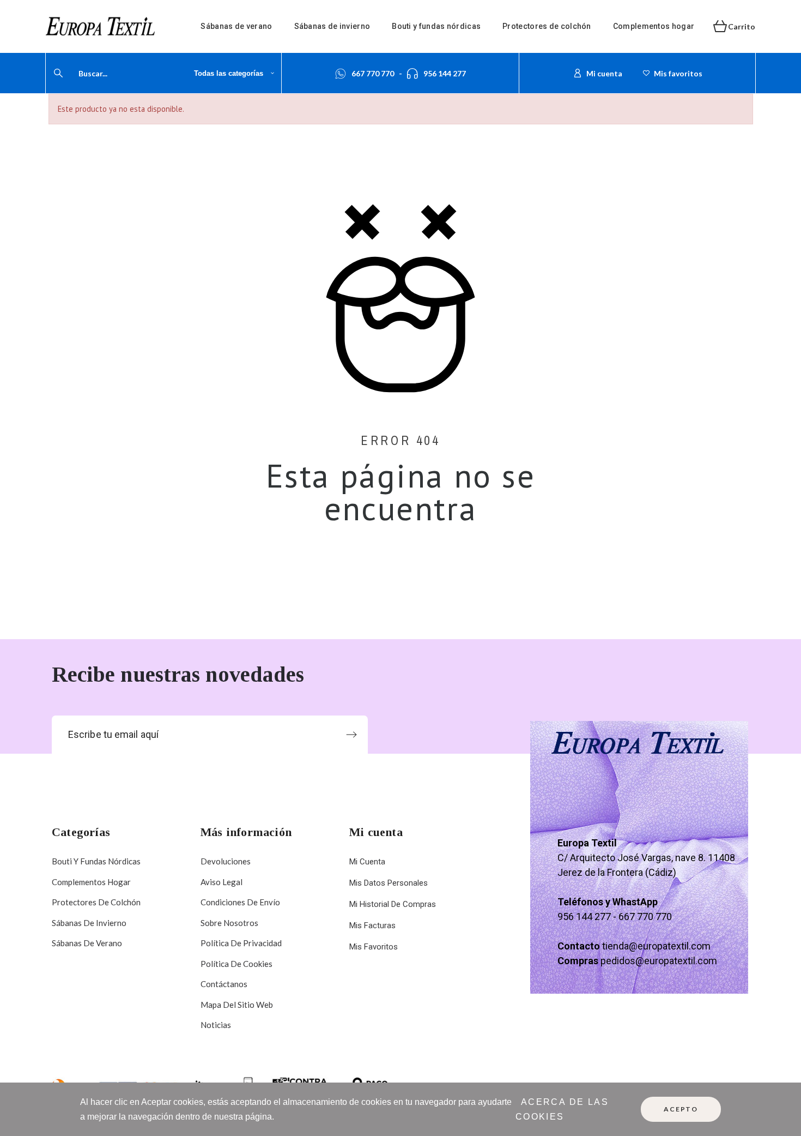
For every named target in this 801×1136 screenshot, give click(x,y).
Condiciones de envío (240, 902)
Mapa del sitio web (237, 1004)
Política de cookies (236, 964)
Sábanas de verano (87, 943)
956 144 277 (444, 73)
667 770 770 (372, 73)
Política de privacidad (241, 943)
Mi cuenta (367, 862)
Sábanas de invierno (89, 923)
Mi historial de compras (392, 904)
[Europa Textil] (100, 26)
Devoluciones (226, 861)
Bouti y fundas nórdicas (96, 861)
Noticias (216, 1025)
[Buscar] (58, 73)
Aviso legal (221, 882)
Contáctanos (224, 984)
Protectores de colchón (96, 902)
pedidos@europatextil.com (658, 960)
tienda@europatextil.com (656, 946)
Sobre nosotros (229, 923)
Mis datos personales (388, 883)
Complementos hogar (91, 882)
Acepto (681, 1109)
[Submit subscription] (351, 734)
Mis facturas (372, 925)
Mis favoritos (373, 947)
